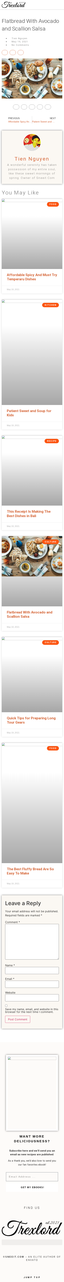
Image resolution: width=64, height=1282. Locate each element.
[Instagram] (46, 1215)
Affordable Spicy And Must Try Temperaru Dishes (32, 277)
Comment (12, 922)
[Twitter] (25, 1215)
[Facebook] (18, 1215)
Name (10, 965)
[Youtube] (32, 1215)
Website (10, 992)
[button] (32, 1242)
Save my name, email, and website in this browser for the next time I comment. (31, 1010)
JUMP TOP (32, 1277)
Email (9, 978)
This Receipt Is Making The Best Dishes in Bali (29, 513)
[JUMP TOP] (32, 1271)
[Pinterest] (39, 1215)
